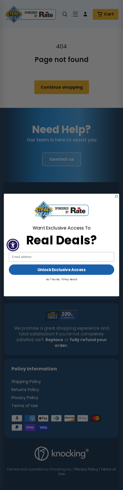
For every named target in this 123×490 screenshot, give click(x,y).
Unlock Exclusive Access (61, 269)
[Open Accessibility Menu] (13, 245)
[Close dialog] (116, 196)
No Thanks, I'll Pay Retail (61, 279)
